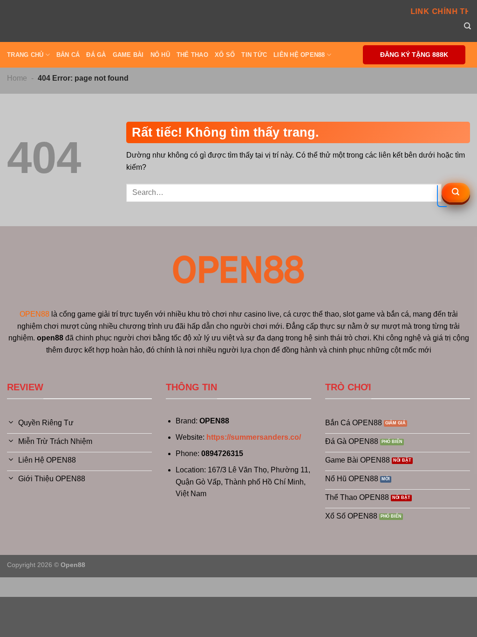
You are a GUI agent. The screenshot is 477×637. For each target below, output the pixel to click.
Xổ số (225, 54)
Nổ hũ (160, 54)
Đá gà (96, 54)
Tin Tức (254, 54)
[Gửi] (456, 192)
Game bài (128, 54)
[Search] (467, 26)
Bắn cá (68, 54)
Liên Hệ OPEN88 (299, 54)
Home (17, 78)
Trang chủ (25, 54)
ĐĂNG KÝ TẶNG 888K (414, 54)
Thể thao (192, 54)
